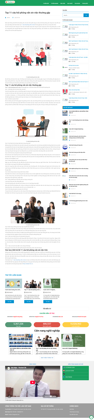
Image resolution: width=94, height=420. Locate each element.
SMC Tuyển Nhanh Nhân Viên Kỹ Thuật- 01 (79, 81)
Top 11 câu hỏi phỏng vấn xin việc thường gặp (32, 290)
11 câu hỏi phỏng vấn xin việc (28, 24)
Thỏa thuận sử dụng (74, 411)
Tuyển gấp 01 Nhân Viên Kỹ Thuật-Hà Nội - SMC (79, 25)
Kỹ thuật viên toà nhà (74, 65)
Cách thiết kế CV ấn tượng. (75, 193)
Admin (8, 17)
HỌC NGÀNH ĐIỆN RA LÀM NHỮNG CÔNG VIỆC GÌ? (78, 112)
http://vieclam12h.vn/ (28, 263)
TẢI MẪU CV (47, 309)
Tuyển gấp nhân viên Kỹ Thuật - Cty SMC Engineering (78, 57)
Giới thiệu (72, 409)
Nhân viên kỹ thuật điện (74, 89)
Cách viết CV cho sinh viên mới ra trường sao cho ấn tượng (78, 176)
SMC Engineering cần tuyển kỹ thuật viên (78, 32)
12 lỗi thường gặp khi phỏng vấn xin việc (78, 200)
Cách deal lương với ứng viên (75, 145)
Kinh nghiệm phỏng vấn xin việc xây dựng (78, 168)
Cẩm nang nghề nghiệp (47, 330)
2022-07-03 (17, 17)
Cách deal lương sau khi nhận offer (77, 152)
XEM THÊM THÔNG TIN (47, 357)
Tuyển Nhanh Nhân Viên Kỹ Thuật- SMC (78, 98)
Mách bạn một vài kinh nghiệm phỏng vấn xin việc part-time (78, 185)
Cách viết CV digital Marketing (49, 290)
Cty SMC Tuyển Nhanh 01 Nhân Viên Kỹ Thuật (78, 73)
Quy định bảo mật (74, 414)
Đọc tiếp (9, 301)
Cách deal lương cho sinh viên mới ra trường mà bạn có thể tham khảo (13, 290)
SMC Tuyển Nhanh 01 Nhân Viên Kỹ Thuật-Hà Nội (79, 41)
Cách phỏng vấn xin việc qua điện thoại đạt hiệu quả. (78, 160)
